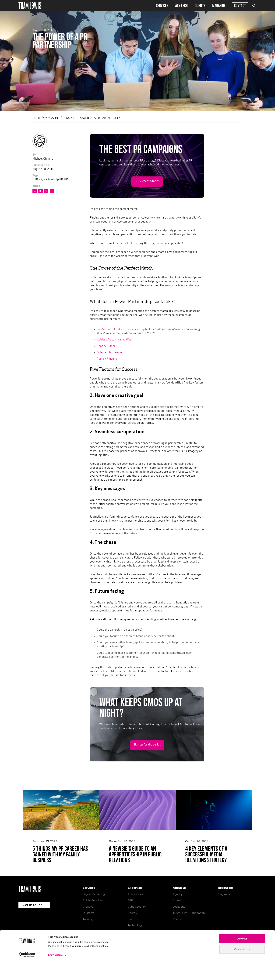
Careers (178, 919)
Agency (178, 894)
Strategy (88, 912)
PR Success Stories (147, 181)
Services (162, 5)
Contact (240, 5)
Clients (200, 5)
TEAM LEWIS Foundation (189, 912)
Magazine (219, 5)
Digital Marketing (94, 894)
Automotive (135, 894)
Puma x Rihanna (107, 359)
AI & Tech (181, 5)
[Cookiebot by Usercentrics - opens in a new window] (27, 954)
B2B (130, 900)
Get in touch (33, 905)
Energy (132, 912)
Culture (178, 900)
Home (36, 118)
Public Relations (93, 900)
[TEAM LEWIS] (29, 5)
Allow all (242, 938)
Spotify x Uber (106, 346)
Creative (88, 906)
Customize (240, 949)
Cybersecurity (137, 906)
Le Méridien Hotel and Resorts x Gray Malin (124, 329)
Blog (66, 118)
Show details (55, 955)
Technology (135, 925)
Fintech (133, 919)
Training (88, 919)
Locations (179, 906)
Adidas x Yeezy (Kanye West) (115, 339)
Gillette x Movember (110, 352)
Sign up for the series (147, 744)
